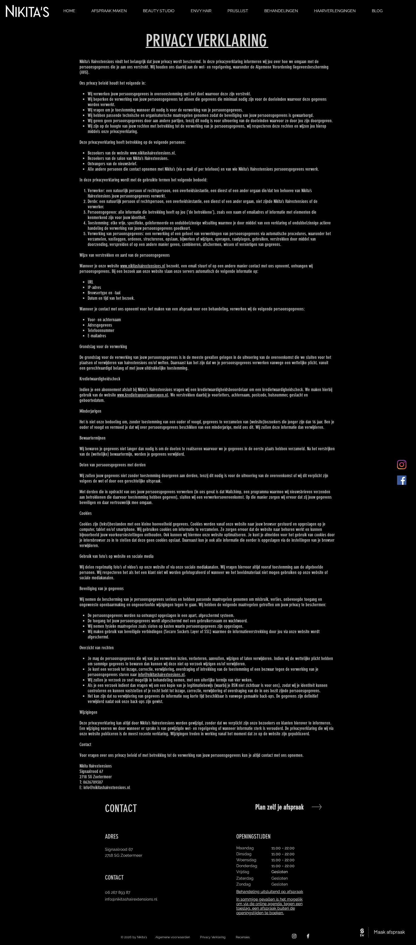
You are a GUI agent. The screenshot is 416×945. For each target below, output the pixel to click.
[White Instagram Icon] (294, 936)
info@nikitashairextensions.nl (161, 674)
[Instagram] (401, 464)
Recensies (243, 937)
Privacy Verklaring (213, 937)
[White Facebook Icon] (308, 936)
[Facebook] (401, 480)
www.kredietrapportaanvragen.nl (142, 395)
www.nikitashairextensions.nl (152, 153)
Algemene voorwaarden (172, 937)
